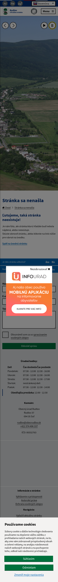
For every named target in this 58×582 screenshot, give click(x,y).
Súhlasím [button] (28, 559)
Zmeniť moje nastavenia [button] (29, 574)
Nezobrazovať (39, 269)
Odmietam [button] (29, 567)
